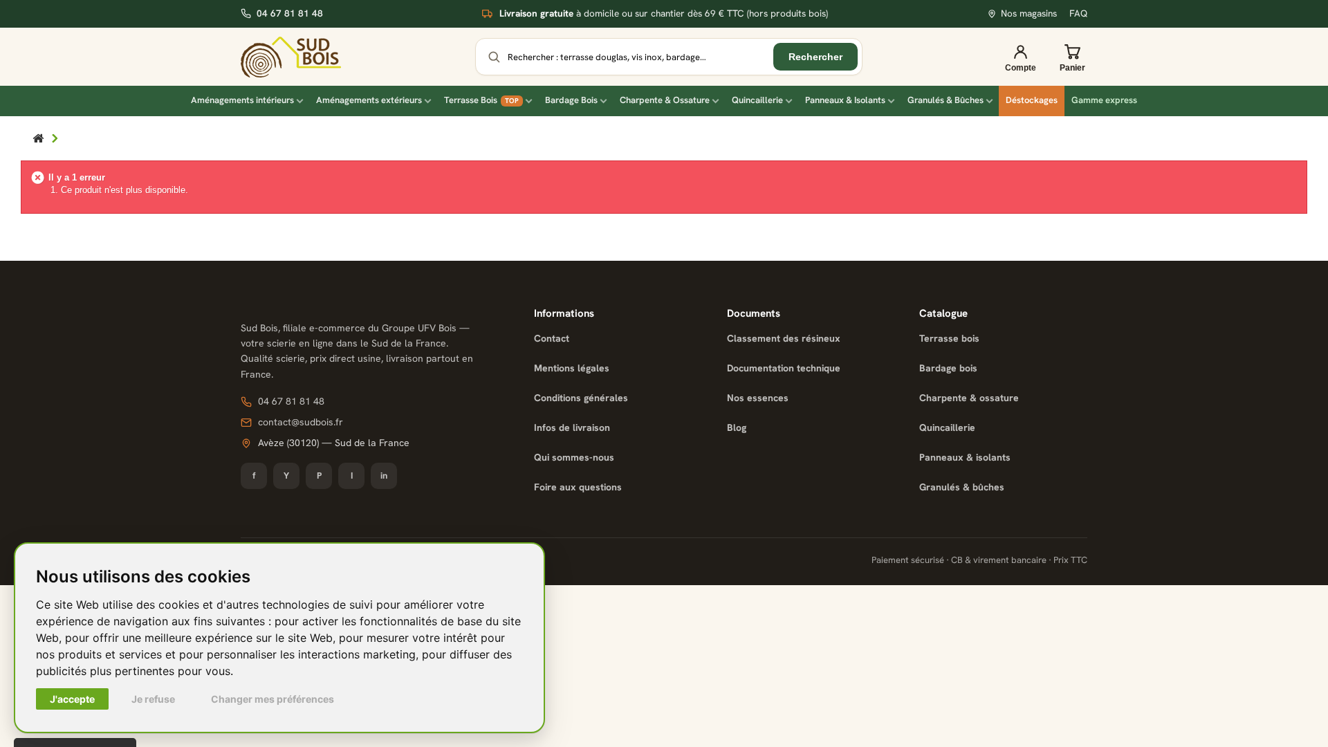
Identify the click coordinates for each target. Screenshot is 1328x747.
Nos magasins (1029, 13)
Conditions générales (581, 397)
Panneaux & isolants (965, 457)
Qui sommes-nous (574, 457)
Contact (551, 338)
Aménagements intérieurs (242, 100)
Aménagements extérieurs (369, 100)
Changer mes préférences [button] (272, 699)
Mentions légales (571, 368)
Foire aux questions (578, 487)
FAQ (1078, 13)
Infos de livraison (572, 427)
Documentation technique (783, 368)
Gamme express (1104, 100)
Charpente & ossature (969, 397)
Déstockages (1032, 100)
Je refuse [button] (153, 699)
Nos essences (757, 397)
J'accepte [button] (72, 699)
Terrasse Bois (481, 100)
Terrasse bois (949, 338)
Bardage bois (948, 368)
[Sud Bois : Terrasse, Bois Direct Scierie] (291, 57)
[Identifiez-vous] (1020, 56)
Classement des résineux (783, 338)
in (383, 475)
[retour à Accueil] (38, 139)
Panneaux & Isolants (845, 100)
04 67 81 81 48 (290, 13)
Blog (736, 427)
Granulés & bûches (961, 487)
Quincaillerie (757, 100)
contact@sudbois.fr (300, 422)
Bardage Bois (571, 100)
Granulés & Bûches (945, 100)
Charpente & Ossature (665, 100)
